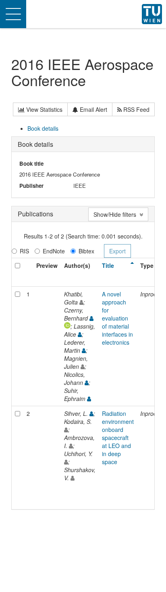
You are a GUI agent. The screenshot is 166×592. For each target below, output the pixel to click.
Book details (42, 128)
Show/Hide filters (116, 214)
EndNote (54, 251)
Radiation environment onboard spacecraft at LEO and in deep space (118, 437)
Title (108, 265)
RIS (24, 251)
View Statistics (43, 109)
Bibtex (86, 251)
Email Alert (92, 109)
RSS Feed (135, 109)
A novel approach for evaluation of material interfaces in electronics (117, 318)
